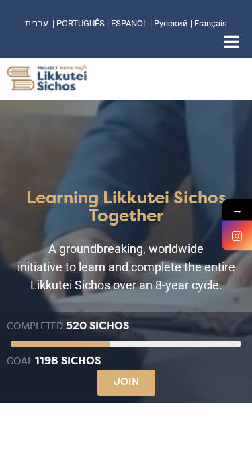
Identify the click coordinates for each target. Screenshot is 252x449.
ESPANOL (129, 23)
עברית (36, 23)
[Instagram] (237, 235)
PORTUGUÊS (80, 23)
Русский (172, 23)
